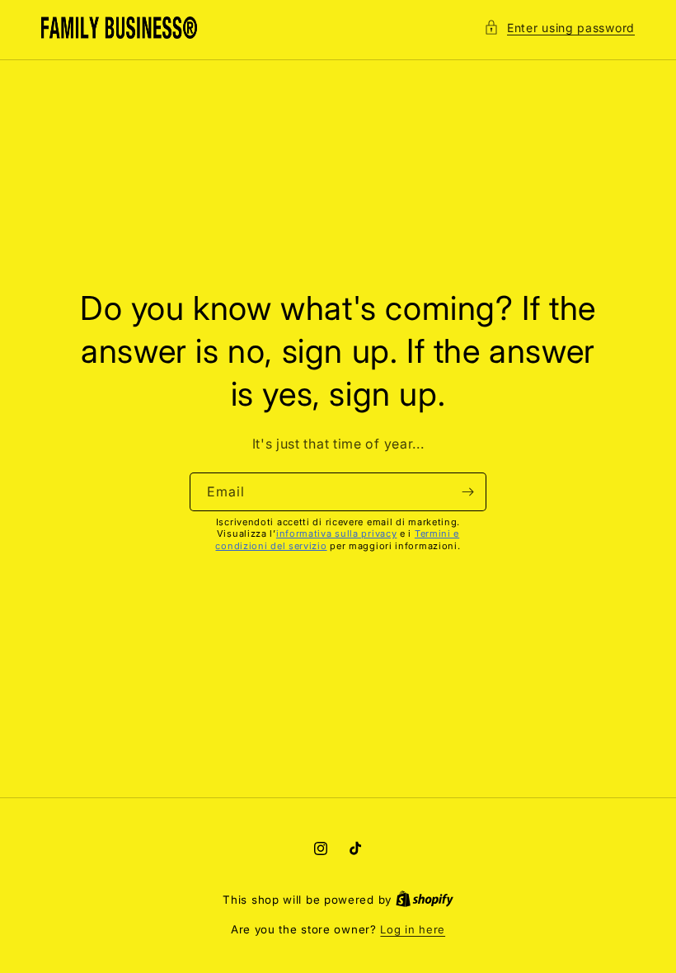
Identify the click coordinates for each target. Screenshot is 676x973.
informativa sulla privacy (336, 533)
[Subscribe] (467, 491)
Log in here (412, 929)
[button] (559, 27)
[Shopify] (424, 899)
